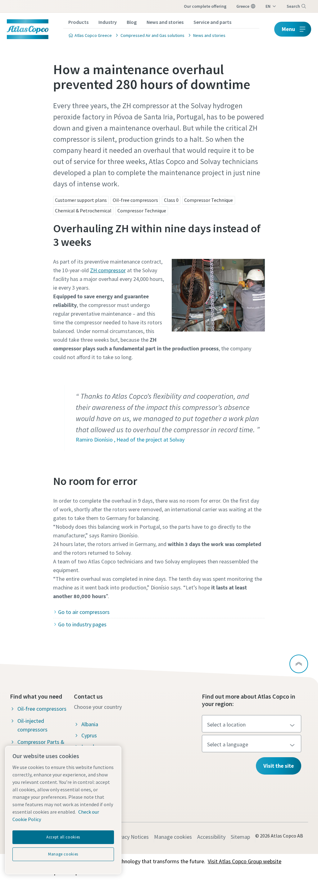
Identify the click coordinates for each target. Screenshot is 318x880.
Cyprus (89, 735)
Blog (132, 22)
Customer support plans (81, 200)
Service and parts (212, 22)
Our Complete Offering (205, 6)
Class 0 (171, 200)
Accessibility (211, 836)
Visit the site (278, 765)
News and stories (165, 22)
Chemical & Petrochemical (83, 210)
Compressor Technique (208, 200)
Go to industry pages (82, 624)
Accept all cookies (63, 837)
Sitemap (240, 836)
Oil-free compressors (135, 200)
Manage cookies (173, 836)
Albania (89, 724)
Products (78, 22)
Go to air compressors (84, 612)
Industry (107, 22)
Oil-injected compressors (32, 725)
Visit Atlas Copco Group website (244, 861)
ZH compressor (108, 270)
